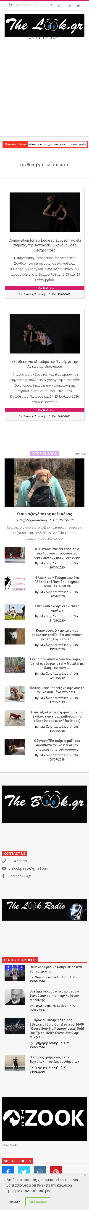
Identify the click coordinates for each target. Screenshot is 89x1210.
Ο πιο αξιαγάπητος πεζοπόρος (44, 514)
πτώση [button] (15, 1202)
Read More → (45, 287)
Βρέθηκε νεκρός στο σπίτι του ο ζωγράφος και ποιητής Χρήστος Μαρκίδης (54, 995)
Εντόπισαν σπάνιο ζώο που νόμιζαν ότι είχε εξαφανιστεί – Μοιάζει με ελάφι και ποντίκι (57, 663)
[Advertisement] (44, 90)
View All (80, 453)
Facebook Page (20, 876)
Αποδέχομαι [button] (38, 1202)
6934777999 (18, 861)
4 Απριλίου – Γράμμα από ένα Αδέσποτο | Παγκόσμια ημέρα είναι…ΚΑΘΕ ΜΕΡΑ (57, 582)
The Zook (9, 1145)
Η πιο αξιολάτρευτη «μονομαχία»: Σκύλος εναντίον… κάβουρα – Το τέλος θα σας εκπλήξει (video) (57, 716)
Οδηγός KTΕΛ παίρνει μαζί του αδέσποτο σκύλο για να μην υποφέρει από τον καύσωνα (57, 745)
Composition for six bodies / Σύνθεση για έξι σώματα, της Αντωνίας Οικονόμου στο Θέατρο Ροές (45, 245)
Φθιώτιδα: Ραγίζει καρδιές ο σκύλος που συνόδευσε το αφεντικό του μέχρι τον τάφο (57, 553)
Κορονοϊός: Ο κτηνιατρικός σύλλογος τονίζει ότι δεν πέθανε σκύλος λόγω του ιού (57, 635)
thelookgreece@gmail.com (28, 868)
